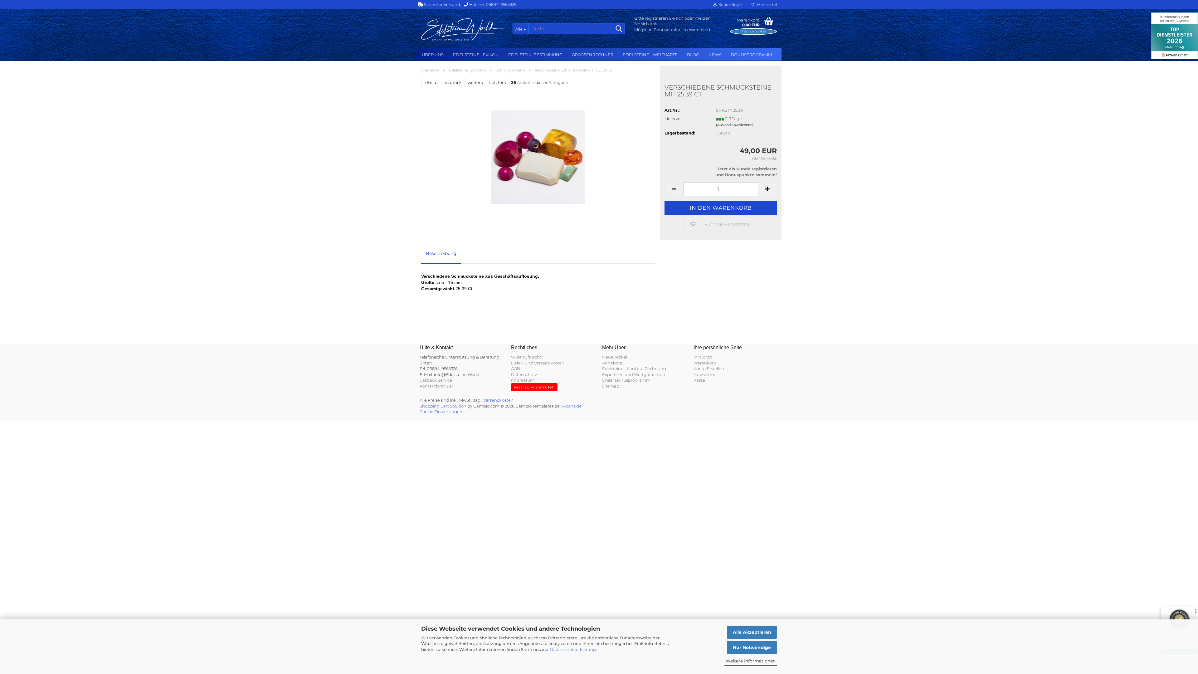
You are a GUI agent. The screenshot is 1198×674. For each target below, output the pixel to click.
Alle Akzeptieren (752, 632)
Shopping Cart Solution (443, 405)
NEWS (715, 54)
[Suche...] (619, 29)
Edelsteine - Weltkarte (650, 54)
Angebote (612, 362)
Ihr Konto (703, 356)
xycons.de (572, 405)
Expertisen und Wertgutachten (633, 374)
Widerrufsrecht (526, 356)
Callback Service (436, 380)
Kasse (699, 380)
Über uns (433, 54)
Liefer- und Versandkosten (537, 362)
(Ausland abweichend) (735, 125)
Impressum (522, 380)
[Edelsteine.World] (462, 28)
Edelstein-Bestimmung (535, 54)
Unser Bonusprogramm (626, 380)
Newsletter (704, 374)
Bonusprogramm (751, 54)
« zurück (453, 82)
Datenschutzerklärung (573, 649)
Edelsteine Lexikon (476, 54)
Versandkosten (498, 400)
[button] (674, 189)
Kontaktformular (436, 385)
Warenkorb (705, 362)
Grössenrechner (592, 54)
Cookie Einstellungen (441, 411)
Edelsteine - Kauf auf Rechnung (634, 368)
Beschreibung (441, 253)
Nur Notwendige (752, 647)
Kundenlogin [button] (729, 4)
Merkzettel (766, 4)
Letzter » (497, 82)
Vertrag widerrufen (534, 387)
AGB (515, 368)
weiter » (475, 82)
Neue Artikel (614, 356)
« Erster (431, 82)
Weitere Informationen (751, 661)
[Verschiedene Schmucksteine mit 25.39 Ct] (538, 156)
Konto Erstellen (709, 368)
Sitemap (610, 385)
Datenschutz (524, 374)
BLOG (693, 54)
